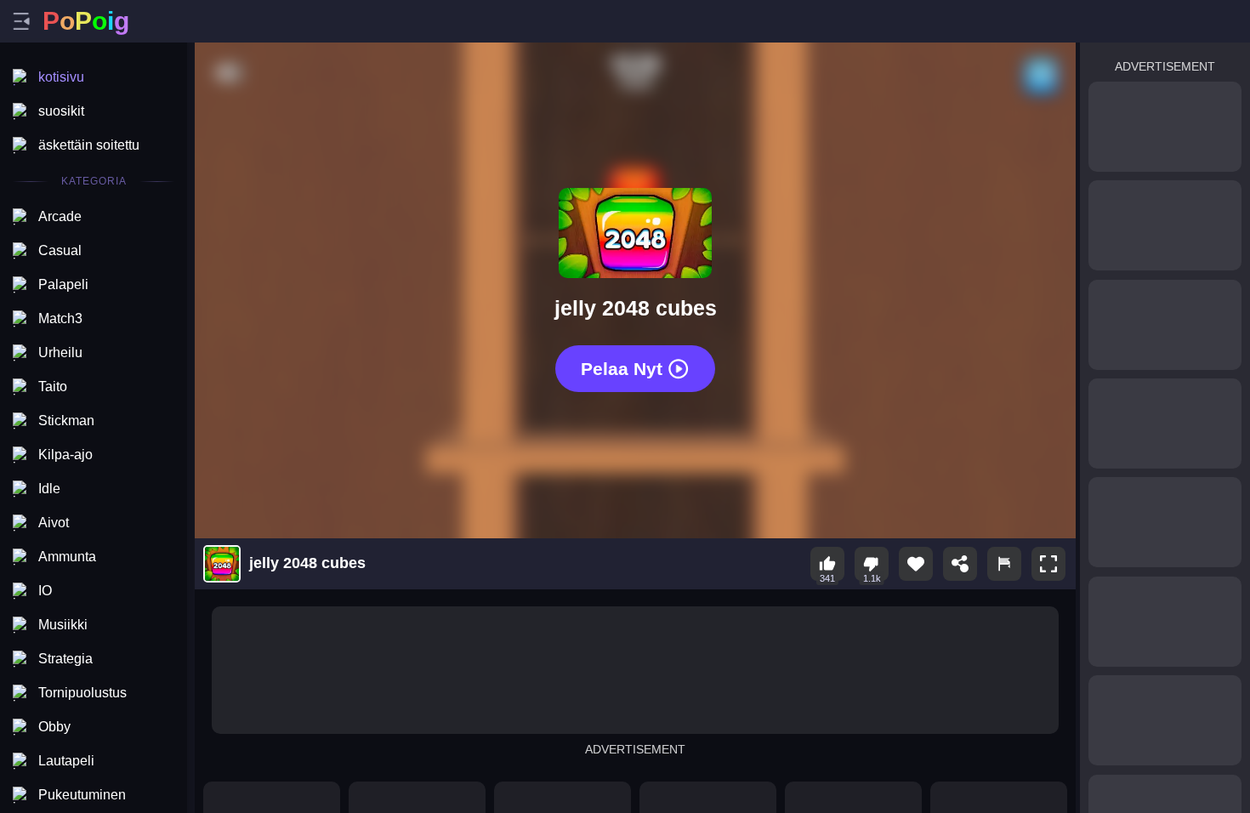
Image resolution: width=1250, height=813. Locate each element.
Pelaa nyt (621, 368)
